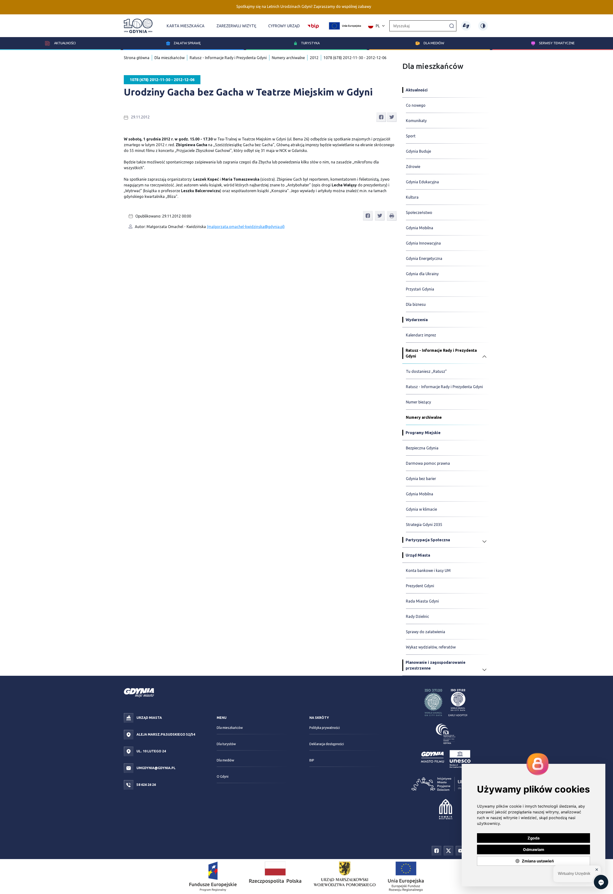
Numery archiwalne (288, 58)
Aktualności (64, 43)
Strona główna (136, 58)
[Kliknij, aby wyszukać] (451, 25)
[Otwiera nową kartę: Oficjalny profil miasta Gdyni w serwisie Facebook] (436, 850)
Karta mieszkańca (185, 26)
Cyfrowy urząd (284, 26)
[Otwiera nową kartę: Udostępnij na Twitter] (392, 117)
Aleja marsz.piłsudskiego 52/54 (165, 734)
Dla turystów (226, 744)
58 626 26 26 (146, 785)
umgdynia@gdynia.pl (156, 768)
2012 (314, 58)
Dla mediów (434, 43)
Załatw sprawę (187, 43)
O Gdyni (222, 776)
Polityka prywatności (324, 728)
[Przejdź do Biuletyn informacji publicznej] (313, 25)
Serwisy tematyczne (557, 43)
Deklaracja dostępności (326, 744)
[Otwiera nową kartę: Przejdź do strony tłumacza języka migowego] (466, 26)
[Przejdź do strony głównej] (138, 26)
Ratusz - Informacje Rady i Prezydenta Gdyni (228, 58)
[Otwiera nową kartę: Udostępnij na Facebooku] (381, 117)
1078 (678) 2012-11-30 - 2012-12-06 (355, 58)
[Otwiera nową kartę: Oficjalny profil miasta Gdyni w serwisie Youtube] (460, 850)
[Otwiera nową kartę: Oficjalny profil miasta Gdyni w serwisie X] (448, 850)
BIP (311, 760)
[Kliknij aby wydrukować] (392, 216)
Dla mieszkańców (169, 58)
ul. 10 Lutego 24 (151, 751)
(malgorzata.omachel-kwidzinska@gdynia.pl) (246, 226)
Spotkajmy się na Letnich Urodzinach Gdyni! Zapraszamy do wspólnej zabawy (280, 6)
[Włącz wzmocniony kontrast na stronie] (483, 26)
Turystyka (310, 43)
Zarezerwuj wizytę (236, 26)
